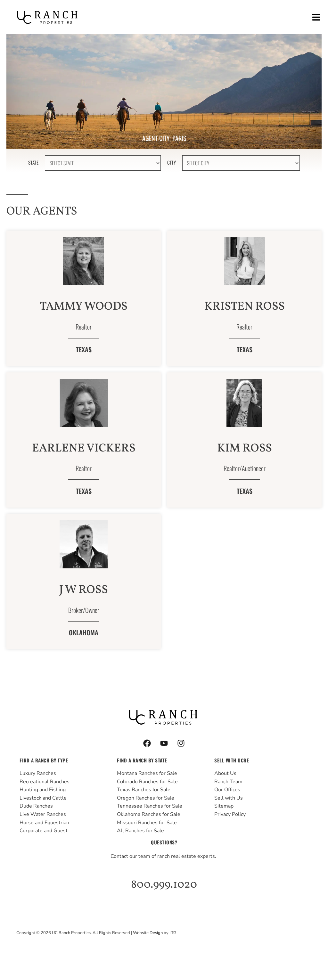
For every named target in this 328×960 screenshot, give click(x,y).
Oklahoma (83, 632)
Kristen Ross (244, 307)
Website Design (148, 933)
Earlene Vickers (83, 449)
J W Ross (83, 590)
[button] (316, 17)
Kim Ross (244, 449)
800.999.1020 (164, 884)
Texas (84, 349)
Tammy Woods (83, 307)
